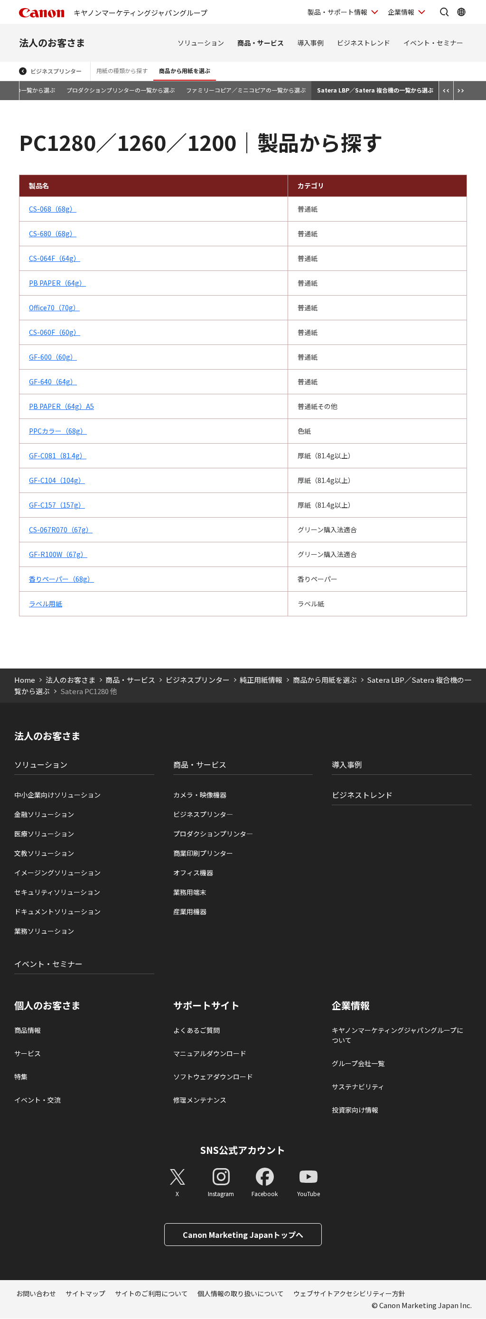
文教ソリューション (44, 853)
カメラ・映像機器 (199, 794)
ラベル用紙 (45, 603)
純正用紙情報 (261, 680)
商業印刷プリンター (203, 853)
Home (24, 680)
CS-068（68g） (52, 209)
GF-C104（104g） (57, 480)
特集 (21, 1076)
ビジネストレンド (363, 42)
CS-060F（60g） (54, 332)
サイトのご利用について (151, 1293)
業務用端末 (189, 892)
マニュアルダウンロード (209, 1053)
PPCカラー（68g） (58, 431)
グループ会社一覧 (358, 1063)
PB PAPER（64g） (57, 283)
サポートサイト (206, 1005)
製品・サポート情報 (337, 12)
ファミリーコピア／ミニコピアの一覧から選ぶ (246, 90)
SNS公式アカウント (242, 1150)
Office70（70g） (54, 307)
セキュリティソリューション (57, 892)
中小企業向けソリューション (57, 794)
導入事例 (310, 42)
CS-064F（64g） (54, 258)
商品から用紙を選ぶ (184, 70)
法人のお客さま (52, 42)
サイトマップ (85, 1293)
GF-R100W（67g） (58, 554)
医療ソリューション (44, 833)
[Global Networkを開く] (461, 12)
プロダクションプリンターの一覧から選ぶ (120, 90)
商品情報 (27, 1030)
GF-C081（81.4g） (57, 455)
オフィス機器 (193, 872)
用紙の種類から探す (122, 70)
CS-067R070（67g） (61, 529)
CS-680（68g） (52, 233)
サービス (27, 1053)
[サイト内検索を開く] (444, 12)
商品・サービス (260, 42)
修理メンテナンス (199, 1100)
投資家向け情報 (355, 1110)
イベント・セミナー (433, 42)
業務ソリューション (44, 931)
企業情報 (401, 12)
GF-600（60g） (53, 357)
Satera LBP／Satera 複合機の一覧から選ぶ (375, 90)
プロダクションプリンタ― (213, 833)
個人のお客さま (47, 1005)
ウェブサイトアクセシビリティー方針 (349, 1293)
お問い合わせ (36, 1293)
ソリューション (201, 42)
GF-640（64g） (53, 381)
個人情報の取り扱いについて (240, 1293)
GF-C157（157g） (57, 505)
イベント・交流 (37, 1100)
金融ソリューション (44, 814)
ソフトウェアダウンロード (213, 1076)
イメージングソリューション (57, 872)
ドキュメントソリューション (57, 911)
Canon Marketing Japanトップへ (243, 1234)
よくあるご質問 (196, 1030)
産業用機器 (189, 911)
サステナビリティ (358, 1086)
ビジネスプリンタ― (203, 814)
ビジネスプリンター (56, 71)
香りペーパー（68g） (61, 579)
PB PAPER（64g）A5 (61, 406)
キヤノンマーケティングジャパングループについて (397, 1035)
